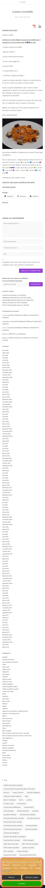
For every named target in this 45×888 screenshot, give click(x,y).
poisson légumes (31, 829)
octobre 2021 (6, 492)
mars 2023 (5, 451)
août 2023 (5, 438)
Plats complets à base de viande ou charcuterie (16, 736)
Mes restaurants (7, 718)
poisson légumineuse (11, 833)
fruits (21, 800)
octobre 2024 (6, 404)
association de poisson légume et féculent (19, 789)
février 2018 (6, 600)
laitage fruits (29, 807)
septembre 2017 (7, 613)
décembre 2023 (7, 429)
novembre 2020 (7, 519)
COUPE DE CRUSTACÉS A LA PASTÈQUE (14, 295)
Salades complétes (8, 748)
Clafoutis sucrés (7, 682)
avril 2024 (5, 419)
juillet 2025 (5, 382)
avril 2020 (5, 537)
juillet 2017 (5, 618)
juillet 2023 (5, 441)
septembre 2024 (7, 407)
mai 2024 (5, 416)
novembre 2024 (7, 402)
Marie (4, 338)
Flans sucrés (6, 701)
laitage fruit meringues (12, 807)
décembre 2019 (7, 546)
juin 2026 (5, 355)
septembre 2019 (7, 554)
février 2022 (6, 483)
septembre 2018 (7, 583)
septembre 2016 (7, 642)
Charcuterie (6, 674)
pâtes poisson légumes (30, 844)
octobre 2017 (6, 610)
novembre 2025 (7, 372)
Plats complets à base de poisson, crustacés (15, 733)
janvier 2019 (6, 573)
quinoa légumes (28, 848)
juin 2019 (5, 561)
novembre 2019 (7, 549)
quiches (4, 743)
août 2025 (5, 380)
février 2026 (6, 365)
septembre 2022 (7, 466)
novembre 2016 (7, 637)
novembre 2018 (7, 578)
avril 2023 (5, 448)
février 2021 (6, 512)
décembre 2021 (7, 488)
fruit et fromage (10, 800)
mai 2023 (5, 446)
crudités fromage (33, 793)
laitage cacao (9, 804)
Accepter (21, 883)
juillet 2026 (5, 353)
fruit (26, 796)
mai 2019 (5, 564)
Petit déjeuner (6, 726)
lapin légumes (9, 811)
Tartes (4, 753)
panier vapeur (6, 721)
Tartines (4, 760)
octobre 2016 (6, 640)
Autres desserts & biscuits (10, 662)
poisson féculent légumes (13, 826)
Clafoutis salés (6, 679)
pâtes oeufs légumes (11, 844)
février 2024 (6, 424)
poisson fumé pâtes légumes (14, 818)
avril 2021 (5, 507)
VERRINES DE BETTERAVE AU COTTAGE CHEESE (16, 298)
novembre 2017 (7, 608)
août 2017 (5, 615)
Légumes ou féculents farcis (10, 713)
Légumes (5, 708)
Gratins (4, 706)
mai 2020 (5, 534)
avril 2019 (5, 566)
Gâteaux (5, 704)
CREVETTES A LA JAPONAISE (17, 334)
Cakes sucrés (6, 669)
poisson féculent (33, 818)
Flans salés (5, 699)
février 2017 (6, 630)
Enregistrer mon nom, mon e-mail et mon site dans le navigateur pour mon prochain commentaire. (21, 263)
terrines (4, 762)
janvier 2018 (6, 603)
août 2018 (5, 586)
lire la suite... (7, 871)
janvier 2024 (6, 426)
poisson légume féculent (13, 829)
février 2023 (6, 453)
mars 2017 (5, 627)
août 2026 (5, 350)
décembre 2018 (7, 576)
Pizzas (4, 728)
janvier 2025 (6, 397)
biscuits (6, 793)
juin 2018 (5, 591)
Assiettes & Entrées (8, 659)
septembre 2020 (7, 524)
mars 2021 (5, 510)
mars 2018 (5, 598)
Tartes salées (6, 755)
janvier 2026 (6, 367)
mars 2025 (5, 392)
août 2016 (5, 644)
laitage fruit (21, 804)
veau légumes (9, 851)
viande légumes (22, 851)
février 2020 (6, 542)
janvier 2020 (6, 544)
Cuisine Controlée (7, 691)
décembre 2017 (7, 605)
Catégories (5, 672)
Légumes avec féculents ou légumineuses (15, 711)
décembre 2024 (7, 399)
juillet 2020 (5, 529)
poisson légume (31, 826)
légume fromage (23, 811)
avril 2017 (5, 625)
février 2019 (6, 571)
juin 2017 (5, 620)
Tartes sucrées (6, 758)
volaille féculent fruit (27, 855)
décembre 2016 (7, 635)
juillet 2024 (5, 412)
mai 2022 (5, 475)
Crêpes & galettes (7, 684)
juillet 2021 (5, 500)
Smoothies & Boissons (9, 750)
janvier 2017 (6, 632)
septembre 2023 (7, 436)
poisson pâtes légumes (12, 840)
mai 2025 (5, 387)
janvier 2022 (6, 485)
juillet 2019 (5, 559)
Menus (4, 716)
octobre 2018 (6, 581)
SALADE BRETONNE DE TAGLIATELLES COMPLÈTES (17, 300)
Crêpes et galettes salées (9, 686)
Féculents (5, 696)
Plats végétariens (7, 738)
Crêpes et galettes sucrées (10, 689)
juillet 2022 (5, 470)
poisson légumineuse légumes (14, 837)
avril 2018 (5, 595)
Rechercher (36, 284)
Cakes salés (5, 667)
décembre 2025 (7, 370)
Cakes (4, 664)
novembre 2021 (7, 490)
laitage (29, 800)
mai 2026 (5, 358)
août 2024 (5, 409)
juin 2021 (5, 502)
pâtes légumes (28, 840)
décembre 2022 (7, 458)
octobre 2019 (6, 551)
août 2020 (5, 527)
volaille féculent (10, 855)
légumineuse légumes (27, 815)
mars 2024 (5, 421)
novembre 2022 (7, 461)
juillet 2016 (5, 647)
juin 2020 (5, 532)
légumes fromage (10, 815)
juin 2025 (5, 385)
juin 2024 (5, 414)
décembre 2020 (7, 517)
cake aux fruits (18, 793)
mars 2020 (5, 539)
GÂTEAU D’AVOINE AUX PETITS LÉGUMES (14, 303)
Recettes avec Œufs (8, 745)
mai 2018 (5, 593)
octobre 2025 (6, 375)
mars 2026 (5, 363)
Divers (4, 694)
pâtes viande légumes (11, 848)
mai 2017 (5, 622)
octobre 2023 (6, 434)
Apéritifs (4, 657)
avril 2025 (5, 390)
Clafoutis (5, 677)
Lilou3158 (5, 321)
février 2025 (6, 394)
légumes (35, 811)
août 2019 (5, 556)
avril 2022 (5, 478)
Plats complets (6, 731)
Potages (4, 740)
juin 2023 (5, 443)
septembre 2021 (7, 495)
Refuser (11, 877)
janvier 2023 (6, 456)
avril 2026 (5, 360)
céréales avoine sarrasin (13, 796)
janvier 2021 (6, 515)
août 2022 (5, 468)
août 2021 (5, 497)
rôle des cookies (31, 877)
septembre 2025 (7, 377)
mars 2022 (5, 480)
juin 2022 (5, 473)
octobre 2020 (6, 522)
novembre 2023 (7, 431)
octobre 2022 (6, 463)
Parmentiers (6, 723)
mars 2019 (5, 568)
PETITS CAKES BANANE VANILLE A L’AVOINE (15, 305)
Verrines (4, 765)
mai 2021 (5, 505)
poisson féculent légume (13, 822)
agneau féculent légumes (13, 785)
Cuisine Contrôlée (22, 11)
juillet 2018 (5, 588)
